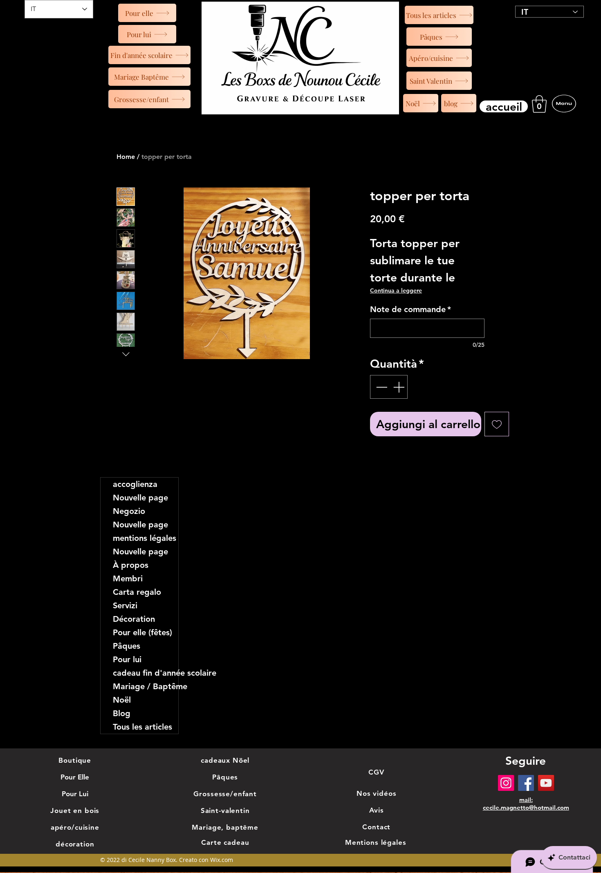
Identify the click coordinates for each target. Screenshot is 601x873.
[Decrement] (380, 386)
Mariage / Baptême (145, 686)
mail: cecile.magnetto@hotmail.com (526, 803)
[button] (539, 104)
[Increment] (399, 386)
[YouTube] (546, 783)
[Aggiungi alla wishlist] (496, 424)
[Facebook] (526, 783)
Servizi (125, 605)
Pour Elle (75, 777)
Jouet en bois (74, 810)
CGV (376, 772)
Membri (128, 578)
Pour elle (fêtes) (142, 632)
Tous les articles (142, 727)
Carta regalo (137, 592)
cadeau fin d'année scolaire (145, 673)
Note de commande (410, 309)
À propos (130, 565)
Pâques (126, 646)
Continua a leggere (396, 290)
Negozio (129, 511)
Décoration (134, 619)
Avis (376, 810)
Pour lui (127, 659)
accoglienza (135, 484)
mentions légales (144, 538)
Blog (121, 713)
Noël (122, 700)
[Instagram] (506, 783)
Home (126, 157)
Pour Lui (75, 794)
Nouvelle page (140, 497)
